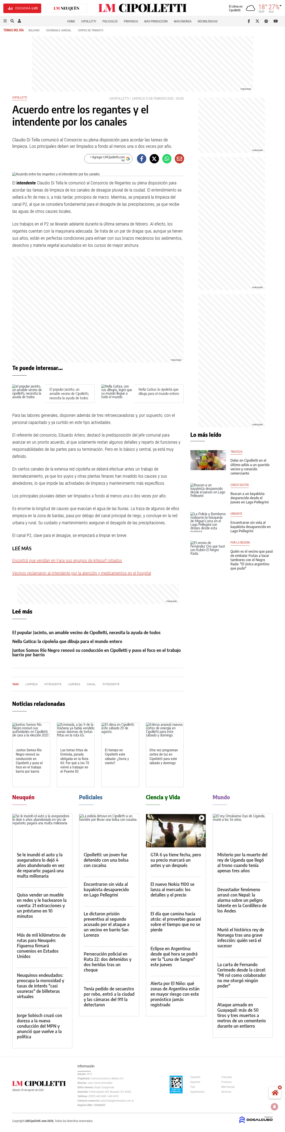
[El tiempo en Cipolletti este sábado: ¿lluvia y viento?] (120, 733)
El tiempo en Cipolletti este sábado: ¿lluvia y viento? (117, 756)
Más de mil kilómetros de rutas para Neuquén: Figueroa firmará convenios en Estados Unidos (41, 945)
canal (91, 684)
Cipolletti (88, 21)
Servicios (226, 1091)
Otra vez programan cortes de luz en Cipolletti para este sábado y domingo (163, 756)
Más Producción (156, 21)
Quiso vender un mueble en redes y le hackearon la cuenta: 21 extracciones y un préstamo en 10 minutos (42, 905)
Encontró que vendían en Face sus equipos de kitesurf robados (67, 560)
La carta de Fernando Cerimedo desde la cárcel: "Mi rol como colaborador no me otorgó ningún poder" (241, 975)
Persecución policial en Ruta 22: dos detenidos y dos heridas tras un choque (107, 961)
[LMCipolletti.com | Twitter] (258, 21)
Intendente (110, 684)
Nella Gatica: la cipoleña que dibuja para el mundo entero (158, 391)
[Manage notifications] (274, 1106)
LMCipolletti (119, 98)
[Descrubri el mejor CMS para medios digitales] (256, 1123)
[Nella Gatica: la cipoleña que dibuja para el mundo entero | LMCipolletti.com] (117, 393)
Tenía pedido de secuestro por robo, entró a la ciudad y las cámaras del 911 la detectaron (109, 996)
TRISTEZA (236, 451)
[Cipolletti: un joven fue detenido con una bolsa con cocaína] (109, 830)
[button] (5, 21)
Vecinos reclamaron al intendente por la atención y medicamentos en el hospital (81, 573)
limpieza (138, 98)
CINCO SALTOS (239, 485)
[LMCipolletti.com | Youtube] (276, 21)
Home (71, 21)
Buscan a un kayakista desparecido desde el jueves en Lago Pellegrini (249, 497)
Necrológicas (208, 21)
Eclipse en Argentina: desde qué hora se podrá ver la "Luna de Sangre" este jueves (174, 956)
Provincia (131, 21)
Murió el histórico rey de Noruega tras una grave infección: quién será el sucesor (240, 937)
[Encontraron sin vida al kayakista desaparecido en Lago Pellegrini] (208, 522)
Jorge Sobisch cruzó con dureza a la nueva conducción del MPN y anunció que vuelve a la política (39, 1025)
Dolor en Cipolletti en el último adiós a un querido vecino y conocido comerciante (249, 466)
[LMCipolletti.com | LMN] (67, 8)
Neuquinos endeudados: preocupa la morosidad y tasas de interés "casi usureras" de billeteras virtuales (40, 985)
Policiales (110, 21)
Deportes (195, 1082)
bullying (34, 30)
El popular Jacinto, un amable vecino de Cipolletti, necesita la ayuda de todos (69, 393)
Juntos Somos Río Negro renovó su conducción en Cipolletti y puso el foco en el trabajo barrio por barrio (96, 652)
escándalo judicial (58, 30)
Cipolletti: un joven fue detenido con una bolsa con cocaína (106, 860)
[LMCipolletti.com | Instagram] (267, 21)
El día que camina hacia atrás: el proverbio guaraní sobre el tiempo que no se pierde (176, 921)
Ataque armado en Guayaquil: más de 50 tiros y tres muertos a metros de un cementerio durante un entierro (241, 1015)
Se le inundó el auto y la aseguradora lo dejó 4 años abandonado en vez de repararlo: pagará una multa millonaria (40, 865)
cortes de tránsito (90, 30)
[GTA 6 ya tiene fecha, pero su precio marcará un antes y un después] (176, 830)
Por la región (240, 542)
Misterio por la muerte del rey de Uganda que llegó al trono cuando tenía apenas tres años (242, 862)
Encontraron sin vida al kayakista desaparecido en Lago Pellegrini (250, 526)
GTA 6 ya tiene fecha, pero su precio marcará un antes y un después (176, 860)
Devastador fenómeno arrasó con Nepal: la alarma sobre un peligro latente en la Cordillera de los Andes (242, 900)
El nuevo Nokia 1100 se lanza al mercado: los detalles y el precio (172, 889)
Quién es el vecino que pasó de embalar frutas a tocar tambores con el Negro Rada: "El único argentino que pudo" (251, 560)
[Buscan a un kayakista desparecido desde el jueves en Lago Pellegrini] (208, 493)
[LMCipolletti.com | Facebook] (249, 21)
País (192, 1087)
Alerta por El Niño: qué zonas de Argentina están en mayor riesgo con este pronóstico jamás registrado (175, 993)
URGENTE (236, 513)
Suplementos (197, 1091)
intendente (52, 684)
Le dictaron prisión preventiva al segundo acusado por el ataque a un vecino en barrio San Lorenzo (106, 924)
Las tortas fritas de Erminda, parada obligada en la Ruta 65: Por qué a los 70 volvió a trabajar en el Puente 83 (74, 761)
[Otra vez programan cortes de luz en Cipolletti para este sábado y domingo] (164, 733)
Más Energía (182, 21)
